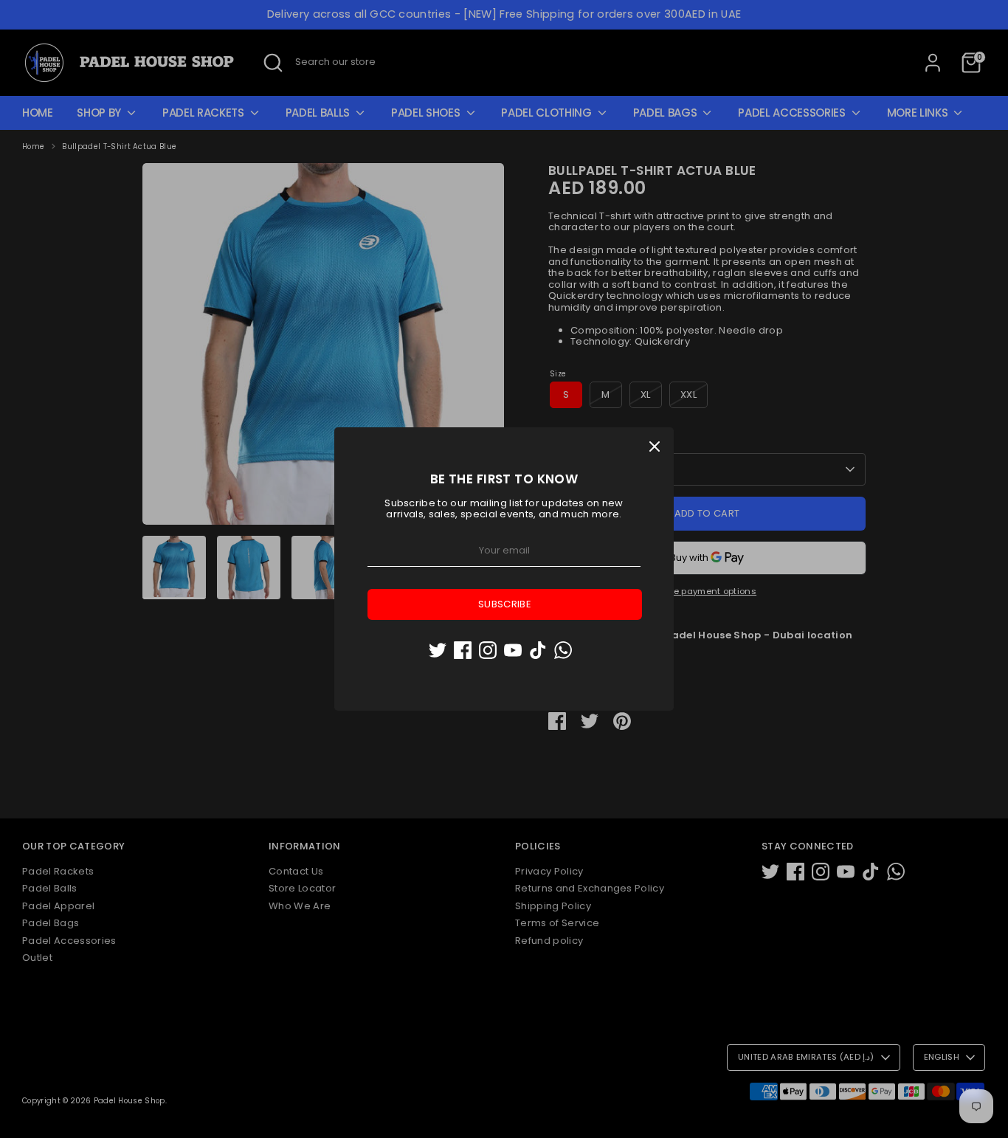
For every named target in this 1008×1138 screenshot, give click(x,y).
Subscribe (504, 604)
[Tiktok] (538, 650)
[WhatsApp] (563, 650)
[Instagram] (488, 650)
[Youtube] (513, 650)
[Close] (654, 446)
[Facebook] (463, 650)
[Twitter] (437, 650)
